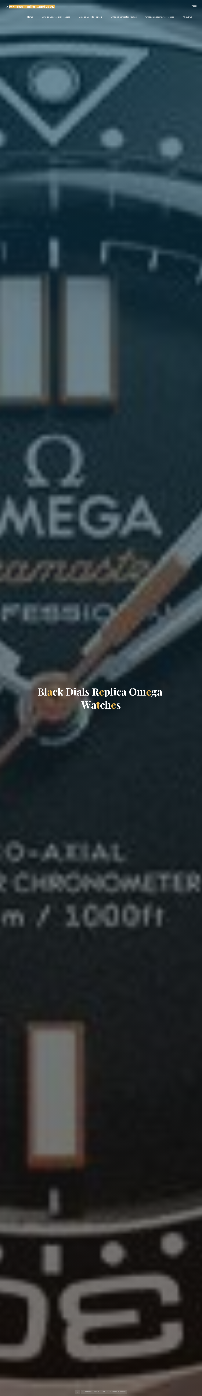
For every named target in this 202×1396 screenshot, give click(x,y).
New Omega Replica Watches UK (30, 6)
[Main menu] (194, 6)
